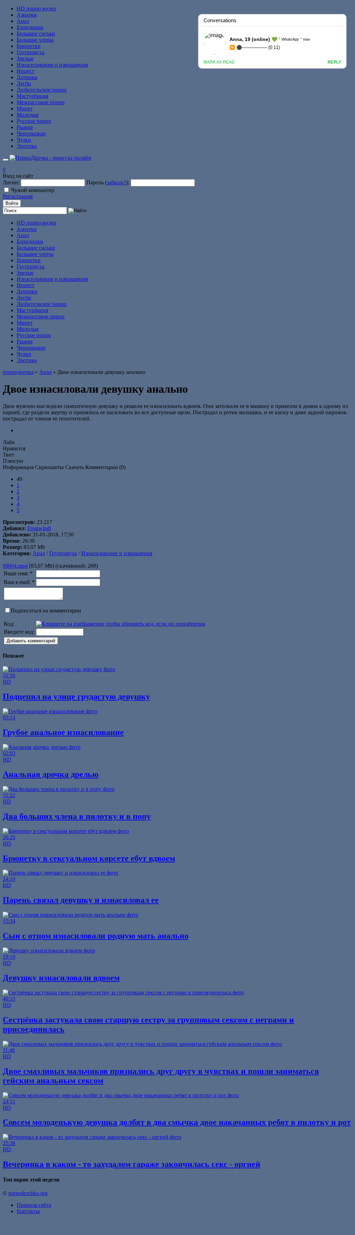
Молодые (28, 115)
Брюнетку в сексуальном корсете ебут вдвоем (89, 858)
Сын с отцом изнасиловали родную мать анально (96, 935)
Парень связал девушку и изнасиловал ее (81, 899)
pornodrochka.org (27, 1193)
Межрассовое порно (40, 102)
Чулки (24, 140)
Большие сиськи (36, 33)
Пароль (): (107, 182)
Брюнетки (29, 46)
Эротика (27, 146)
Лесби (24, 83)
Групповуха (30, 52)
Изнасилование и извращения (52, 65)
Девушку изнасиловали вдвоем (61, 977)
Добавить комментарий (31, 640)
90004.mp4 (15, 566)
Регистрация (18, 196)
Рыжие (25, 127)
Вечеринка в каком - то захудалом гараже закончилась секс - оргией (131, 1164)
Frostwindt (39, 528)
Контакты (28, 1211)
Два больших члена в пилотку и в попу (77, 816)
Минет (25, 108)
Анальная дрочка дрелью (50, 774)
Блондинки (30, 27)
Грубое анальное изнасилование (63, 732)
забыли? (116, 182)
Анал (23, 21)
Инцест (25, 71)
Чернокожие (31, 133)
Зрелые (25, 58)
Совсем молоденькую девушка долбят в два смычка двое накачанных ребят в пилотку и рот (177, 1122)
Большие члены (35, 40)
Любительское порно (42, 90)
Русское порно (34, 121)
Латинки (27, 77)
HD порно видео (36, 8)
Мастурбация (32, 96)
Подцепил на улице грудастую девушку (76, 696)
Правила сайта (34, 1205)
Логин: (11, 182)
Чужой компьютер (32, 190)
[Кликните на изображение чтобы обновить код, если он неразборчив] (120, 624)
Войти (12, 203)
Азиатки (27, 15)
